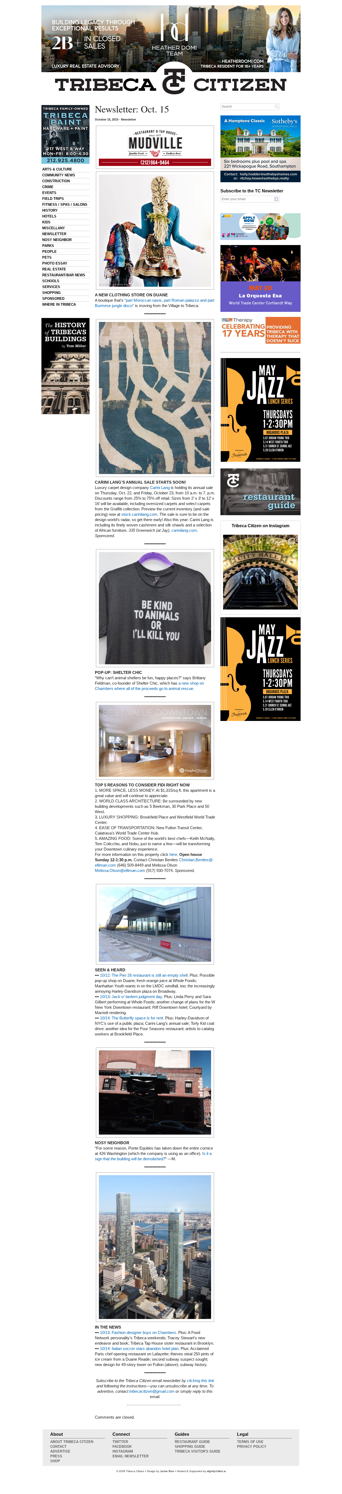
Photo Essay (54, 263)
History (50, 210)
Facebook (122, 1447)
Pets (47, 257)
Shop (55, 1461)
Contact (58, 1447)
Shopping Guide (190, 1447)
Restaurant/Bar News (63, 275)
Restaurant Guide (192, 1442)
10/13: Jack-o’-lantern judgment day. (131, 997)
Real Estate (54, 269)
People (49, 252)
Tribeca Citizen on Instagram (260, 525)
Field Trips (53, 199)
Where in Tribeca (59, 304)
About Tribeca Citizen (71, 1442)
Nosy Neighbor (57, 240)
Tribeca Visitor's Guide (197, 1451)
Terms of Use (250, 1442)
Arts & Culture (57, 169)
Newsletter (54, 234)
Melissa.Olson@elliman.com (120, 870)
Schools (50, 281)
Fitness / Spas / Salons (64, 205)
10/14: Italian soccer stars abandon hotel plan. (140, 1348)
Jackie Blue (167, 1471)
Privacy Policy (251, 1447)
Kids (46, 222)
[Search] (277, 106)
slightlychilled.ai (216, 1471)
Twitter (120, 1442)
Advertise (60, 1451)
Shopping (51, 293)
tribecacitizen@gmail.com (151, 1391)
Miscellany (53, 228)
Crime (47, 187)
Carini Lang (160, 488)
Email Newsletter (130, 1456)
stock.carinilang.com (139, 514)
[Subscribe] (276, 198)
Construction (56, 181)
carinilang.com (184, 530)
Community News (58, 175)
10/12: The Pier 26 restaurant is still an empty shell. (144, 975)
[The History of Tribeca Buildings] (65, 366)
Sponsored (53, 299)
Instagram (122, 1451)
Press (56, 1456)
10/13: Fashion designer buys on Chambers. (138, 1332)
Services (51, 287)
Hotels (49, 216)
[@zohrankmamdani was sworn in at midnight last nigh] (260, 572)
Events (49, 193)
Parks (48, 246)
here (173, 854)
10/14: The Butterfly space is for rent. (132, 1018)
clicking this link (200, 1381)
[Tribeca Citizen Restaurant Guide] (260, 514)
